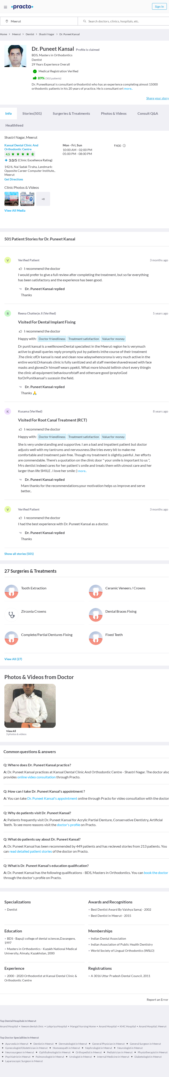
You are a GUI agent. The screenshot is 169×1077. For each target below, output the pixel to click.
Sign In (159, 6)
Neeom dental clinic (32, 1026)
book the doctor (156, 872)
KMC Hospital (128, 1026)
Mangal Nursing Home (83, 1026)
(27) (13, 659)
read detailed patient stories (30, 851)
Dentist (12, 909)
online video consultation (36, 777)
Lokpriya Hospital (57, 1026)
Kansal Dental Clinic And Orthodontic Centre (21, 147)
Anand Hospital (9, 1026)
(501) (32, 113)
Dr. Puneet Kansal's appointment (52, 798)
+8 (43, 199)
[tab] (8, 113)
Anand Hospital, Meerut (152, 1026)
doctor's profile (68, 825)
